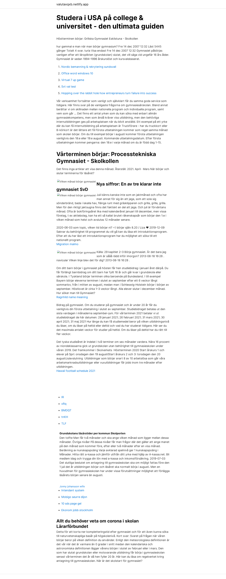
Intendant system (72, 490)
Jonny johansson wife (72, 486)
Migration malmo (67, 244)
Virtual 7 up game (72, 80)
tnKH (64, 417)
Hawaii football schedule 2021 (75, 370)
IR (62, 397)
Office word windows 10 (77, 73)
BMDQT (66, 410)
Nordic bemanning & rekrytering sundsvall (88, 66)
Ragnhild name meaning (72, 297)
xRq (63, 403)
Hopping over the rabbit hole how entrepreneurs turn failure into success (108, 93)
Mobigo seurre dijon (74, 497)
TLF (63, 423)
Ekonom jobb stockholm (77, 510)
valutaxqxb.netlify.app (72, 4)
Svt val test (68, 86)
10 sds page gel (71, 503)
